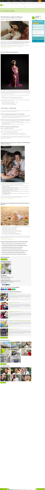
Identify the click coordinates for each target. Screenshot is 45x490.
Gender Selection (17, 3)
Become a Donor (34, 3)
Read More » (10, 298)
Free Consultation (42, 3)
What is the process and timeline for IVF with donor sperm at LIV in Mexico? (13, 252)
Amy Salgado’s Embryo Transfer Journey (15, 311)
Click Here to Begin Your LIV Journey (6, 47)
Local (14, 0)
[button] (39, 1)
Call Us (5, 489)
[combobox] (33, 27)
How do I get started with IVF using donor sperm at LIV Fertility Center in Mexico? (14, 254)
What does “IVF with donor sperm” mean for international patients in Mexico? (13, 243)
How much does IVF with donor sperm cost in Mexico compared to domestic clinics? (15, 250)
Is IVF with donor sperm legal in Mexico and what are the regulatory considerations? (14, 245)
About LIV (38, 3)
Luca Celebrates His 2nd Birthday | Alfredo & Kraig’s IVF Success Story (19, 320)
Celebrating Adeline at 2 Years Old (14, 329)
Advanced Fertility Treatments (23, 3)
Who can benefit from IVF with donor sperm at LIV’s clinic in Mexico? (12, 247)
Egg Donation (12, 3)
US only (8, 0)
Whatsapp (21, 0)
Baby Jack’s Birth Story (12, 293)
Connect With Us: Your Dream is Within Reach (7, 239)
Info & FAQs (29, 3)
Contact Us (25, 6)
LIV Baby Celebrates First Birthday (14, 302)
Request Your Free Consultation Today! (6, 198)
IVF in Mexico (8, 3)
